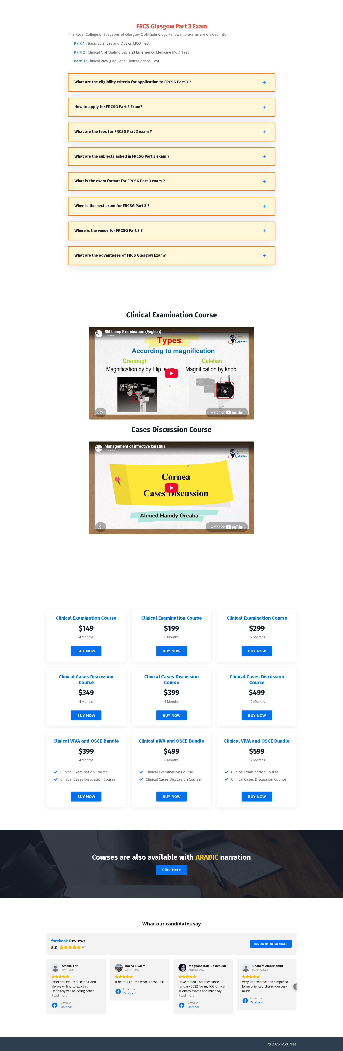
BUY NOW (86, 651)
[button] (46, 986)
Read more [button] (59, 995)
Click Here (171, 869)
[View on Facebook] (55, 968)
